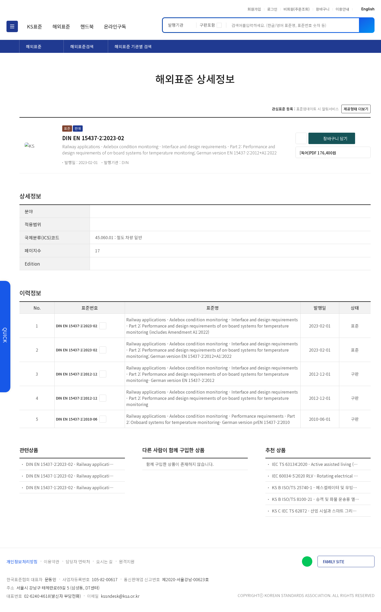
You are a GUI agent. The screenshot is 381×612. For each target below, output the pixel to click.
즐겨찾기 (301, 138)
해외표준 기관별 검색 (133, 46)
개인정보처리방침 (22, 561)
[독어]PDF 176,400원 (318, 152)
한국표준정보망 (36, 9)
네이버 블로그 (307, 561)
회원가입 (254, 9)
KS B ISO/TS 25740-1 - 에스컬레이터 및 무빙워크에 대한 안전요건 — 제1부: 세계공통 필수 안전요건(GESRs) (316, 487)
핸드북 (87, 26)
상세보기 (102, 325)
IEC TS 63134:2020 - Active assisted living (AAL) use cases (316, 464)
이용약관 (51, 561)
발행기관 (176, 25)
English (368, 9)
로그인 (272, 9)
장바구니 (322, 9)
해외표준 (61, 26)
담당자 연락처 (78, 561)
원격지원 (127, 561)
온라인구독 (115, 26)
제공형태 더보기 (356, 108)
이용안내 (342, 9)
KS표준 (34, 26)
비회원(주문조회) (297, 9)
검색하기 (367, 25)
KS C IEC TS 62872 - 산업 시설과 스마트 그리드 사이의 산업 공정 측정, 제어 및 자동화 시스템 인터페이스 (316, 511)
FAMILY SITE (333, 561)
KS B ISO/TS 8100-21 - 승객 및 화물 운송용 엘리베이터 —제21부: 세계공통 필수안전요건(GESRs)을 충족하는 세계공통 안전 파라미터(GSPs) (316, 499)
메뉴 (12, 26)
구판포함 (207, 25)
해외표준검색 (82, 46)
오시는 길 (104, 561)
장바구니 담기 (335, 138)
